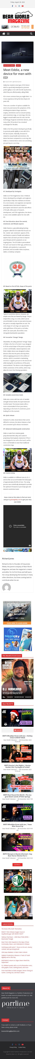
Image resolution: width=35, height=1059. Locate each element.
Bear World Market (9, 65)
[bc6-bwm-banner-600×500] (15, 628)
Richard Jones (17, 81)
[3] (15, 897)
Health (18, 65)
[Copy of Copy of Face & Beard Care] (15, 870)
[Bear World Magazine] (3, 33)
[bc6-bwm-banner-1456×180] (17, 550)
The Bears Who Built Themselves (11, 929)
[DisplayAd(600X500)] (15, 602)
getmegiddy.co (15, 499)
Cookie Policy (21, 1047)
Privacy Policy (13, 1047)
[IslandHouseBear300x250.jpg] (17, 148)
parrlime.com (5, 998)
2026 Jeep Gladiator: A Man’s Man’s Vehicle (14, 952)
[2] (17, 291)
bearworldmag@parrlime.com (10, 1031)
